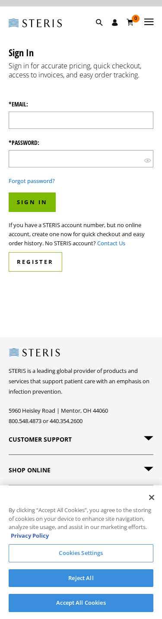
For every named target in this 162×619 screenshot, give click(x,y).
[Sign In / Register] (115, 22)
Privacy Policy (30, 535)
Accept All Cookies (80, 602)
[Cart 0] (130, 22)
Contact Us (111, 243)
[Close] (151, 497)
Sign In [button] (32, 202)
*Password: (24, 143)
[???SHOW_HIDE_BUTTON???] (147, 159)
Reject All (80, 578)
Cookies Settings (81, 553)
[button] (103, 32)
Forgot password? (32, 181)
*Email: (18, 104)
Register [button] (35, 262)
